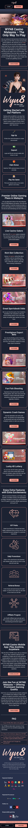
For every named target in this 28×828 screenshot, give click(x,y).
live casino (13, 234)
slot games (11, 256)
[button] (14, 11)
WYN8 (23, 42)
